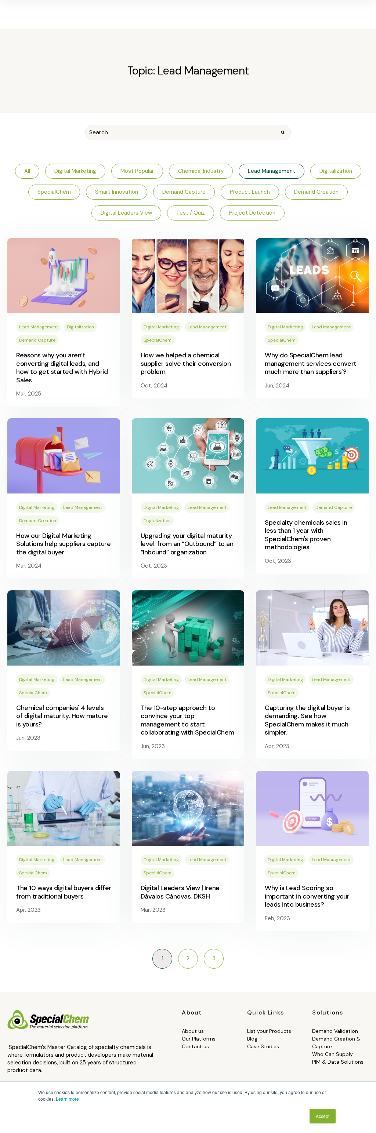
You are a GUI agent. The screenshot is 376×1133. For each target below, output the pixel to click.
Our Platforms (199, 1038)
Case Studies (263, 1046)
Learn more (67, 1099)
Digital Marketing (161, 327)
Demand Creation (37, 521)
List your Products (269, 1031)
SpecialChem (157, 340)
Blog (252, 1038)
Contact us (195, 1046)
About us (193, 1031)
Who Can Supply (332, 1054)
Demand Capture (37, 340)
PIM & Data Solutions (338, 1062)
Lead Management (38, 327)
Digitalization (80, 327)
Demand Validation (335, 1031)
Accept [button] (322, 1116)
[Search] (283, 132)
